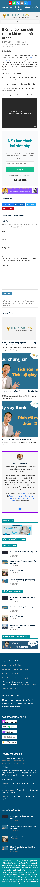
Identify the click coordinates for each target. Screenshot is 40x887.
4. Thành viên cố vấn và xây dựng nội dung (17, 678)
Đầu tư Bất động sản (21, 44)
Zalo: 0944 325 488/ (29, 684)
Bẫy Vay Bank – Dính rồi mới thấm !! (16, 439)
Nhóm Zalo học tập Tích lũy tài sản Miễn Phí (20, 700)
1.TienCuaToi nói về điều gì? (12, 665)
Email (4, 239)
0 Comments (9, 47)
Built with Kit (20, 180)
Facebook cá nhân (15, 496)
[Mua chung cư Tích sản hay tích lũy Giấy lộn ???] (20, 371)
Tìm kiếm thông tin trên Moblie (13, 761)
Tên (4, 231)
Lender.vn (5, 783)
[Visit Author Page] (20, 457)
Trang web (6, 248)
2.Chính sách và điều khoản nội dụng (15, 669)
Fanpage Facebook (9, 689)
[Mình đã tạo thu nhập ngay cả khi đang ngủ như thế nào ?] (19, 328)
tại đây (23, 494)
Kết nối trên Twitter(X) (12, 707)
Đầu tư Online (8, 44)
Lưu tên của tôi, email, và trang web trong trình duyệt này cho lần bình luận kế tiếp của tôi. (19, 259)
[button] (37, 16)
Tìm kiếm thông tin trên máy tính (14, 764)
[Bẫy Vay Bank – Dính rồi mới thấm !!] (20, 419)
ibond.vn (5, 797)
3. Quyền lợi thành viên (10, 674)
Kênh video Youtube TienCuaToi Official (18, 703)
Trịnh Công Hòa (22, 42)
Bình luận (6, 265)
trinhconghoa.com (8, 790)
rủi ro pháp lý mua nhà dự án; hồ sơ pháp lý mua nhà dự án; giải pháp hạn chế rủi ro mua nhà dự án (19, 303)
